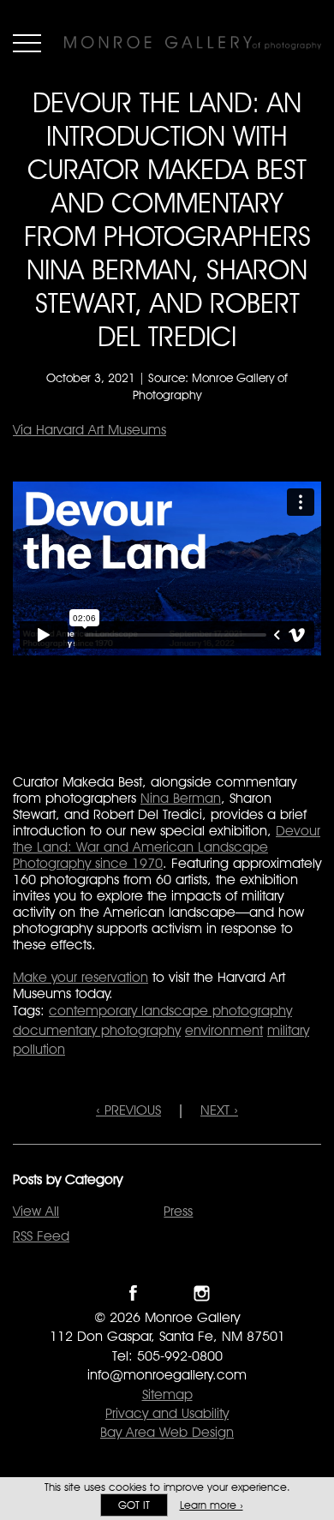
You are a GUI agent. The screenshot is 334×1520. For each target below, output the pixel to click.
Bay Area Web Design (167, 1432)
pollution (39, 1049)
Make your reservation (80, 977)
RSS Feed (41, 1236)
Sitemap (167, 1394)
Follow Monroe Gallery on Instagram (202, 1293)
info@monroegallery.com (167, 1375)
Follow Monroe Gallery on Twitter (167, 1293)
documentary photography (97, 1030)
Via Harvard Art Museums (89, 430)
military (288, 1030)
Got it (134, 1505)
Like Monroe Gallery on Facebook (133, 1293)
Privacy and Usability (167, 1413)
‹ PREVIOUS (128, 1110)
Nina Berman (180, 798)
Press (178, 1211)
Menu (27, 42)
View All (36, 1211)
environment (224, 1030)
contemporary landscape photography (170, 1010)
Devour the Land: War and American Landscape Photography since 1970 (166, 847)
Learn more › (211, 1505)
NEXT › (219, 1110)
